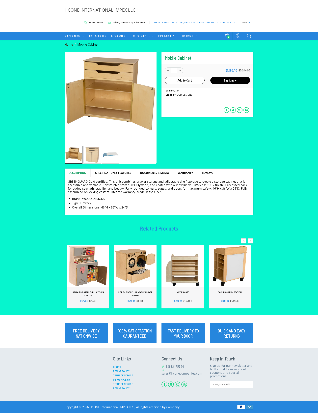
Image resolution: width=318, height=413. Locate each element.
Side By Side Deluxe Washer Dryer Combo (135, 294)
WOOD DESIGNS (183, 94)
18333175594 (95, 22)
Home (69, 44)
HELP (174, 22)
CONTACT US (227, 22)
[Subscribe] (250, 384)
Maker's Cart (182, 292)
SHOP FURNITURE (73, 35)
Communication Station (230, 292)
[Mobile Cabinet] (111, 98)
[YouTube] (184, 384)
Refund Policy (121, 371)
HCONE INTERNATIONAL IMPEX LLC (100, 10)
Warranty (185, 173)
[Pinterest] (171, 384)
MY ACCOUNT (161, 22)
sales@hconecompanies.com (128, 22)
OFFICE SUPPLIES (141, 35)
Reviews (207, 173)
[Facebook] (164, 384)
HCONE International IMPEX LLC (112, 407)
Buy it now (230, 80)
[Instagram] (177, 384)
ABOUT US (212, 22)
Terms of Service (123, 375)
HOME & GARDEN (166, 35)
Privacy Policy (121, 379)
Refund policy (121, 388)
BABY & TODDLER (97, 35)
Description (77, 173)
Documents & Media (154, 173)
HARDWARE (187, 35)
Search (117, 366)
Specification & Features (113, 173)
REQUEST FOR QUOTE (192, 22)
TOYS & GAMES (118, 35)
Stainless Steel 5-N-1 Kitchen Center (88, 294)
